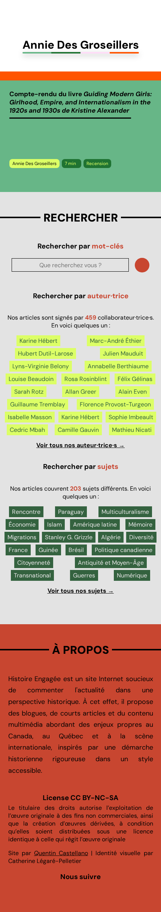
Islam (54, 524)
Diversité (141, 537)
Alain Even (132, 392)
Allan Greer (80, 392)
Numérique (132, 575)
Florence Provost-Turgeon (115, 404)
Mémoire (140, 524)
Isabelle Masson (30, 417)
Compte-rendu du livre (80, 102)
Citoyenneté (33, 563)
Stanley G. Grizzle (68, 537)
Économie (22, 524)
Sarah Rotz (28, 392)
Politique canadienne (123, 550)
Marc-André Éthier (116, 341)
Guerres (84, 575)
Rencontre (26, 512)
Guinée (48, 550)
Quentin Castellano (61, 853)
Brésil (76, 550)
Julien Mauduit (123, 353)
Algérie (111, 537)
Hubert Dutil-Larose (45, 353)
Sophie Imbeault (131, 417)
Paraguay (71, 512)
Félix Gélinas (135, 379)
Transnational (32, 575)
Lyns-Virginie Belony (40, 366)
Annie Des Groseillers (34, 164)
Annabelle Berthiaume (118, 366)
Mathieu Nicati (132, 430)
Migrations (21, 537)
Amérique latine (95, 524)
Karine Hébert (38, 341)
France (18, 550)
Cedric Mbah (27, 430)
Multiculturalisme (125, 512)
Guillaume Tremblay (37, 404)
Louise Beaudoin (31, 379)
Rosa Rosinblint (85, 379)
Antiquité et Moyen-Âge (111, 563)
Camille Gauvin (78, 430)
